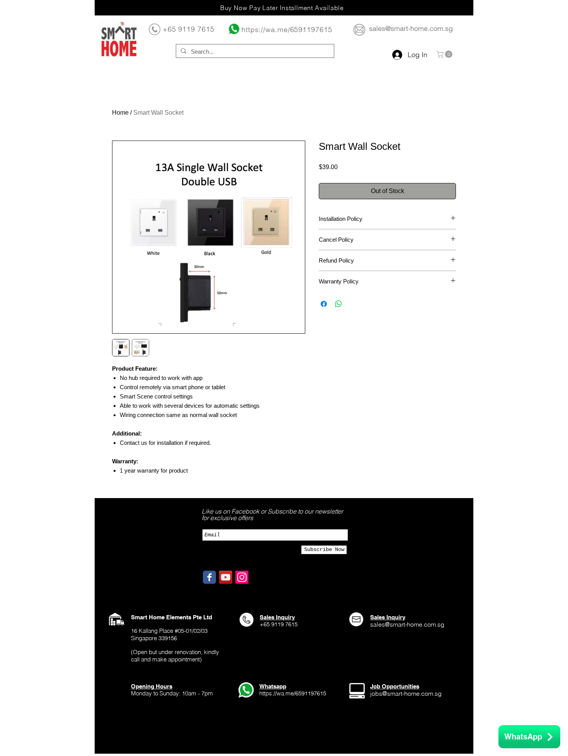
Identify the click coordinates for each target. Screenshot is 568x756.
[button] (445, 54)
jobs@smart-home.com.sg (406, 693)
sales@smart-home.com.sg (411, 28)
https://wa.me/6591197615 (286, 29)
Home (120, 112)
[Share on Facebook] (323, 304)
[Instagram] (241, 577)
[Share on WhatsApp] (338, 304)
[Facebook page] (209, 577)
